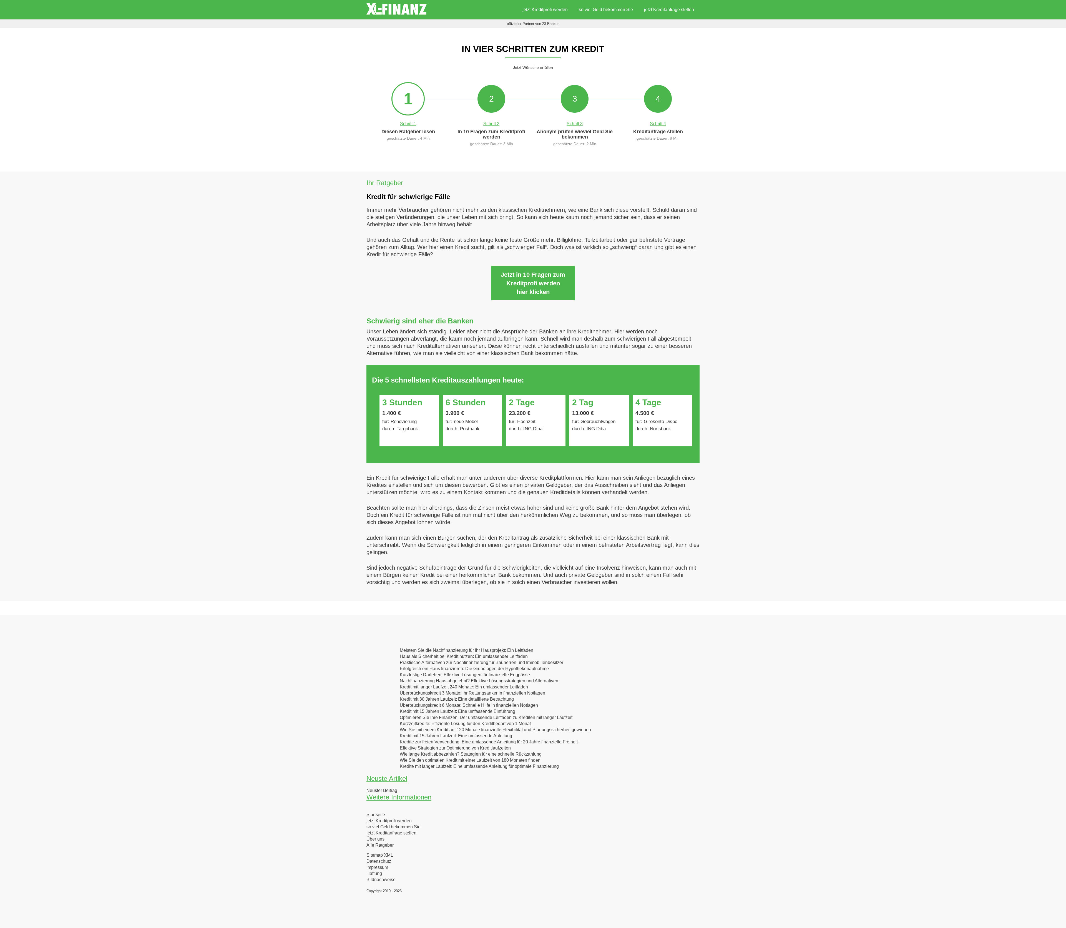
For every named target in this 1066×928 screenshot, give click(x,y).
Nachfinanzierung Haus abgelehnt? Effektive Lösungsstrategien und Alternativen (479, 681)
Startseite (375, 815)
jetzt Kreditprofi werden (545, 9)
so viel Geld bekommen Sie (606, 9)
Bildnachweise (381, 879)
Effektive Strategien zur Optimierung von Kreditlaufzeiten (455, 748)
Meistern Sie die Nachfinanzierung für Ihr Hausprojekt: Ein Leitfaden (466, 650)
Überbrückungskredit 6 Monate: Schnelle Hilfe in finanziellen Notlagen (469, 705)
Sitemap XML (379, 855)
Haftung (374, 873)
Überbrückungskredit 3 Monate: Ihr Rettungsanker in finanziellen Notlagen (472, 693)
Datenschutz (378, 861)
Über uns (375, 839)
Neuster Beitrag (381, 790)
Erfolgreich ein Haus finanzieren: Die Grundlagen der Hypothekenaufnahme (474, 669)
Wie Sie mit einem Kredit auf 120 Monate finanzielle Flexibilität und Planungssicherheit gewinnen (495, 730)
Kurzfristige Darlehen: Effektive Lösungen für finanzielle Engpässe (465, 675)
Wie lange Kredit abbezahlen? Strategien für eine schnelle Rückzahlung (471, 754)
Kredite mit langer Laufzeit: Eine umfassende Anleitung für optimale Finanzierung (479, 766)
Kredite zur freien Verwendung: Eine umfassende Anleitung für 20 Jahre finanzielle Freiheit (489, 742)
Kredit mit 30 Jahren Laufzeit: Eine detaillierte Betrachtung (457, 699)
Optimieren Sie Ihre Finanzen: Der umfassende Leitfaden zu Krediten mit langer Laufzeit (486, 717)
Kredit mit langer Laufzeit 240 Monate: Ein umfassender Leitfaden (464, 687)
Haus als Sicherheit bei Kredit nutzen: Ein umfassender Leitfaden (464, 656)
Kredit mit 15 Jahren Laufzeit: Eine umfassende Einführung (457, 711)
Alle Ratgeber (380, 845)
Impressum (377, 867)
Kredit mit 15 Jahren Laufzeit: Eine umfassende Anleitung (456, 736)
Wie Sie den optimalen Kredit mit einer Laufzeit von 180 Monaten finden (470, 760)
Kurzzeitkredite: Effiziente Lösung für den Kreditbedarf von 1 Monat (465, 723)
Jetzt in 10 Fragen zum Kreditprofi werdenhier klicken (533, 283)
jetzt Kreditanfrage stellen (669, 9)
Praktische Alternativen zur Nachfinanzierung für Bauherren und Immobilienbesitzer (481, 662)
